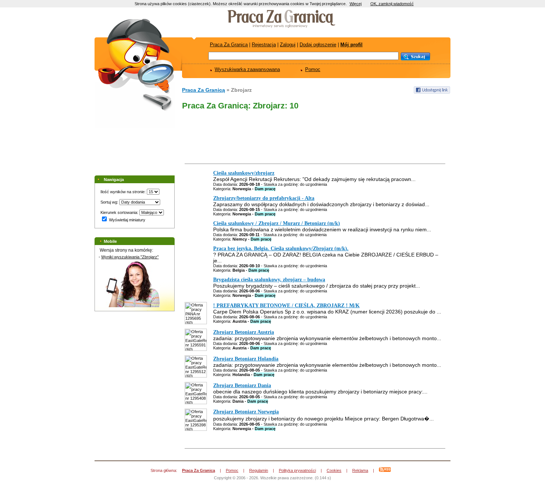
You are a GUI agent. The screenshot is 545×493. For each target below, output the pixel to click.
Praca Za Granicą (229, 44)
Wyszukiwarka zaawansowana (247, 69)
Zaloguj (287, 44)
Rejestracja (264, 44)
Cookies (334, 470)
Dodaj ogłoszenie (318, 44)
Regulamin (258, 470)
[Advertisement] (314, 138)
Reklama (360, 470)
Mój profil (351, 44)
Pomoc (312, 69)
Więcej (355, 3)
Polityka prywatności (297, 470)
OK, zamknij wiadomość (392, 3)
